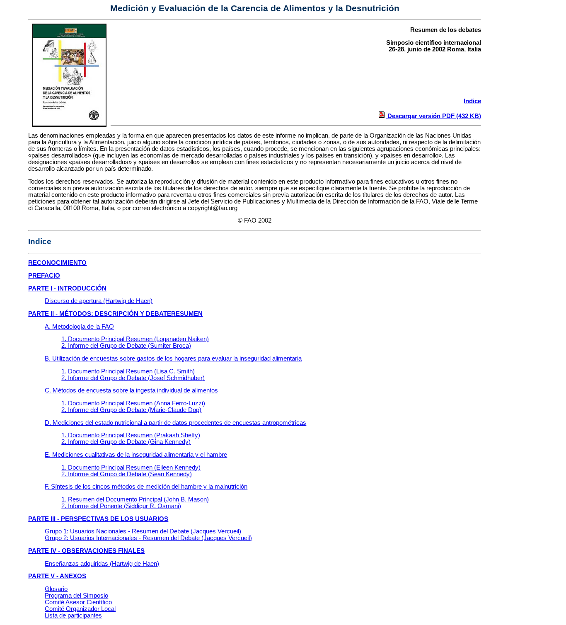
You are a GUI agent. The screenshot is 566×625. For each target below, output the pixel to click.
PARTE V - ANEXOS (57, 576)
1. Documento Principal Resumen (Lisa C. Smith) (128, 371)
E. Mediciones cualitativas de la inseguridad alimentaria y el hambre (136, 454)
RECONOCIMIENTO (57, 262)
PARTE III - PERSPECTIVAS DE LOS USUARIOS (98, 519)
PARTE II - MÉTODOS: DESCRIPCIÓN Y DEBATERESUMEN (115, 313)
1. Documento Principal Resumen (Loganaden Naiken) (135, 339)
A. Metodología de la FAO (79, 326)
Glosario (56, 589)
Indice (472, 101)
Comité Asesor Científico (78, 602)
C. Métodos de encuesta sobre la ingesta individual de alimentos (131, 390)
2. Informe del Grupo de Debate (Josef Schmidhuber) (133, 378)
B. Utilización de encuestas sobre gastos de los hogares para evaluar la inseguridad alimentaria (173, 358)
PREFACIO (44, 275)
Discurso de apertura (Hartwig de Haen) (98, 301)
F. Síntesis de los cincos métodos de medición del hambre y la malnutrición (146, 486)
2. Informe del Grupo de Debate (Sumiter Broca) (126, 345)
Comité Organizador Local (80, 609)
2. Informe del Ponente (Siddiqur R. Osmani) (121, 506)
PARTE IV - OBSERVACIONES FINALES (86, 550)
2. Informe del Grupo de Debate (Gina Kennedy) (126, 441)
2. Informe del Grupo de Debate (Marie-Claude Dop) (131, 410)
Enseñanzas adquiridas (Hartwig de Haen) (102, 563)
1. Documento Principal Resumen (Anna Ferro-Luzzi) (133, 403)
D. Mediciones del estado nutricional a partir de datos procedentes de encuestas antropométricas (175, 422)
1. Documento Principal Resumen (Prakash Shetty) (130, 435)
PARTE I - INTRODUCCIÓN (67, 288)
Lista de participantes (73, 615)
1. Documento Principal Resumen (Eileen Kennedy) (131, 467)
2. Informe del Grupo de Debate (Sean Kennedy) (126, 474)
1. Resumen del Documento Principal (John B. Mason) (135, 499)
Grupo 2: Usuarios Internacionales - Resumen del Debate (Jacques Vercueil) (148, 538)
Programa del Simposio (76, 595)
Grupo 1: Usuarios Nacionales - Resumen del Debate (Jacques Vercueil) (143, 531)
